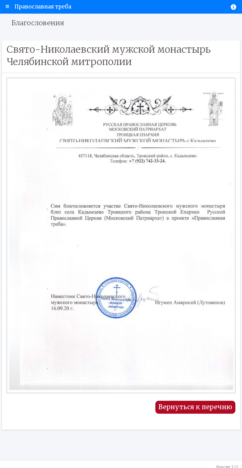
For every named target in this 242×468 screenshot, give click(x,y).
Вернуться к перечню (195, 407)
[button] (7, 6)
